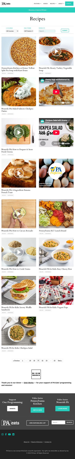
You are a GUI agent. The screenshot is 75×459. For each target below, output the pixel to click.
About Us (26, 442)
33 (46, 360)
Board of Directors (37, 442)
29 (30, 360)
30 (34, 360)
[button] (41, 3)
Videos (45, 3)
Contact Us (48, 442)
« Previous (16, 360)
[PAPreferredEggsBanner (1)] (56, 187)
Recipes (52, 3)
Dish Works (29, 383)
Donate (68, 3)
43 (54, 360)
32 (42, 360)
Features (37, 3)
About (60, 3)
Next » (60, 360)
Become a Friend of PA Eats (37, 10)
